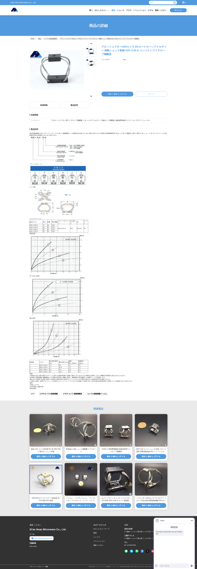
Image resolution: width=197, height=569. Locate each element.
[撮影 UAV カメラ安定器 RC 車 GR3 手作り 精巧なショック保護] (46, 430)
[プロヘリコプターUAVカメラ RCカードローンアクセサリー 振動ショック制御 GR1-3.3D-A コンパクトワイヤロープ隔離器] (57, 69)
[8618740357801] (126, 551)
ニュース (120, 10)
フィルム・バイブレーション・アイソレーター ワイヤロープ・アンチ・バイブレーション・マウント (81, 499)
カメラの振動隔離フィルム (97, 394)
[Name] (174, 2)
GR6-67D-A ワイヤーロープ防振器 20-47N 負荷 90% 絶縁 (46, 499)
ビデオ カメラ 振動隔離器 (72, 394)
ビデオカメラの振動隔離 (49, 394)
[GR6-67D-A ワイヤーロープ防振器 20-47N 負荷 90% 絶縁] (46, 479)
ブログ (129, 10)
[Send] (192, 565)
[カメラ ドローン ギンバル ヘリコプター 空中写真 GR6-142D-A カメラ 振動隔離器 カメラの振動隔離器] (116, 479)
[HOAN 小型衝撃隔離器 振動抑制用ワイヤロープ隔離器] (116, 430)
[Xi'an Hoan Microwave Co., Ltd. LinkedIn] (153, 551)
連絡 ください (161, 10)
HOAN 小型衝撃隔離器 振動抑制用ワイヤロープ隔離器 (116, 450)
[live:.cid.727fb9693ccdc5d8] (131, 551)
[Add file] (156, 565)
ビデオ (150, 10)
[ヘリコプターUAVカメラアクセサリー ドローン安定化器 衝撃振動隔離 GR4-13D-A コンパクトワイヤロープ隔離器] (151, 479)
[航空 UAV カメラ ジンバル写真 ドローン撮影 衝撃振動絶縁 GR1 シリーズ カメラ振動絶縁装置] (151, 430)
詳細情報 (44, 105)
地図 (46, 566)
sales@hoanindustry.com (43, 538)
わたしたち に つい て (102, 10)
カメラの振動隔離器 (50, 39)
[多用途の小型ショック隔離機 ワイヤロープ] (81, 430)
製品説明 (74, 105)
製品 (113, 10)
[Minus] (192, 520)
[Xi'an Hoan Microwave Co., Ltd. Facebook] (142, 551)
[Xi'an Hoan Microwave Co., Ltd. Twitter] (147, 551)
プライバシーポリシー (37, 566)
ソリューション (139, 10)
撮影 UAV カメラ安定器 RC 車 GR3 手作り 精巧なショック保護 (46, 450)
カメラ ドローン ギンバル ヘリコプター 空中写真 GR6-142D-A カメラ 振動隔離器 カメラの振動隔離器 (116, 499)
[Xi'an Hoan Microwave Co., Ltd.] (21, 10)
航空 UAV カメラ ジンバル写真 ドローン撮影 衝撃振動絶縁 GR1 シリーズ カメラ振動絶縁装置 (151, 450)
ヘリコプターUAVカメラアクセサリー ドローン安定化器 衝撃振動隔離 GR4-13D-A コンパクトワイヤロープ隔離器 (151, 499)
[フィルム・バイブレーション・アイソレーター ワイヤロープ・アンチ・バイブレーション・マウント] (81, 479)
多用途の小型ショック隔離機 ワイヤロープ (81, 450)
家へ (91, 10)
